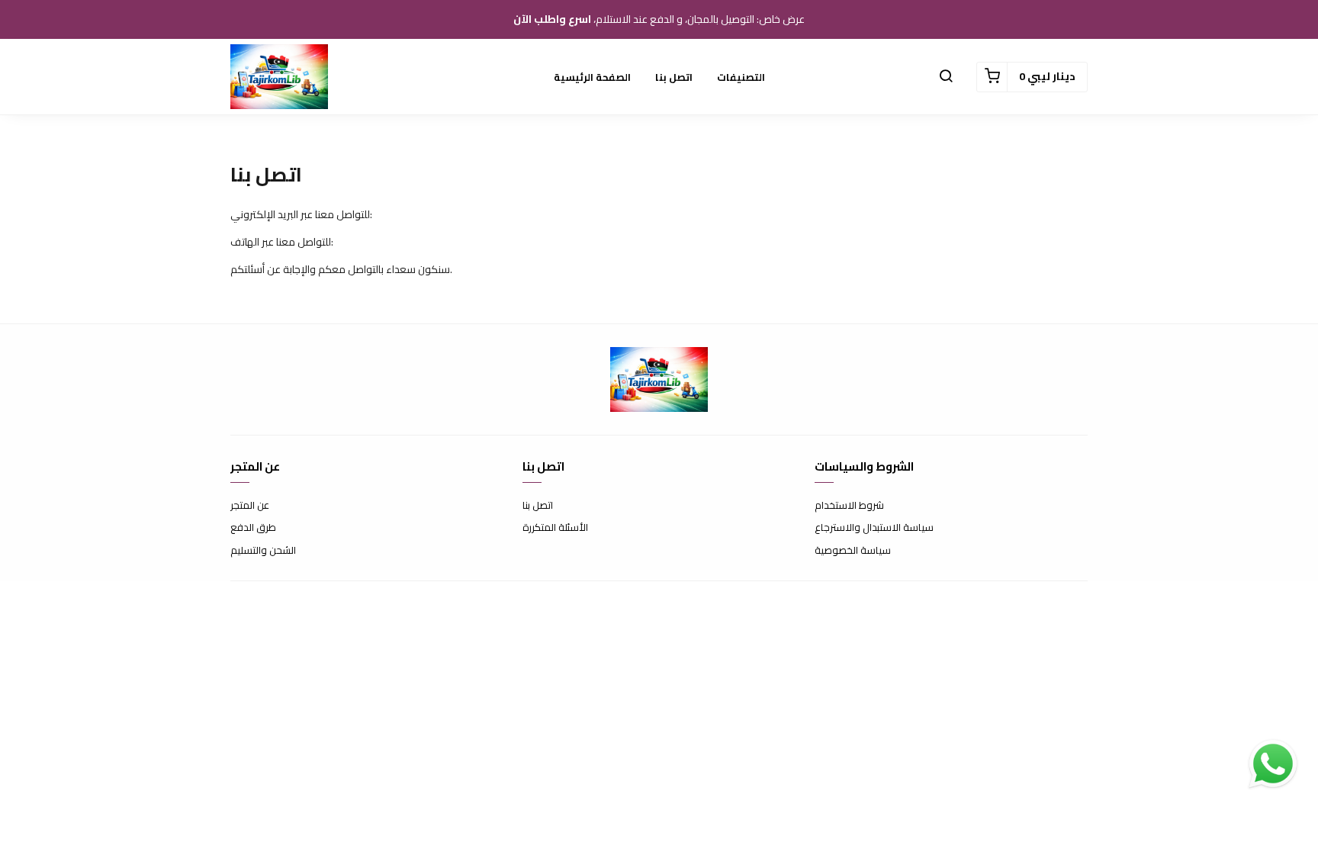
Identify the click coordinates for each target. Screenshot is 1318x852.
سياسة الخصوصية (853, 550)
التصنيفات (741, 77)
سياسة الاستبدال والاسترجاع (874, 527)
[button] (946, 77)
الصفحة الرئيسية (592, 77)
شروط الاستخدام (849, 505)
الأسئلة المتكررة (555, 527)
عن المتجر (249, 505)
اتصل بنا (674, 77)
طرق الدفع (253, 527)
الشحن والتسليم (263, 550)
